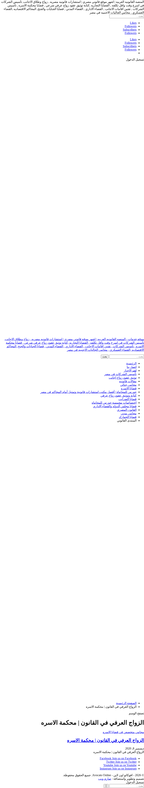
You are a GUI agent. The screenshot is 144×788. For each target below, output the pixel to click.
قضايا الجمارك (127, 417)
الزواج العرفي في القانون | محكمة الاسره (105, 740)
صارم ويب (104, 778)
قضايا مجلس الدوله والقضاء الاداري (114, 406)
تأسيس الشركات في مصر (120, 374)
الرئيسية (131, 363)
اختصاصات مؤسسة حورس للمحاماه (114, 402)
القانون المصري (126, 409)
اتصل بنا (131, 367)
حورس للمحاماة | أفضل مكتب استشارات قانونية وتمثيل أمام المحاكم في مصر (88, 392)
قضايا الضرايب (127, 399)
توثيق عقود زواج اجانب (122, 377)
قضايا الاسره (128, 388)
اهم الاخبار (130, 370)
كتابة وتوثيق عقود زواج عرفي (118, 395)
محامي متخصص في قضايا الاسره (123, 732)
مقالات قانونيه (127, 381)
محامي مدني (128, 413)
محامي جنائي (128, 384)
